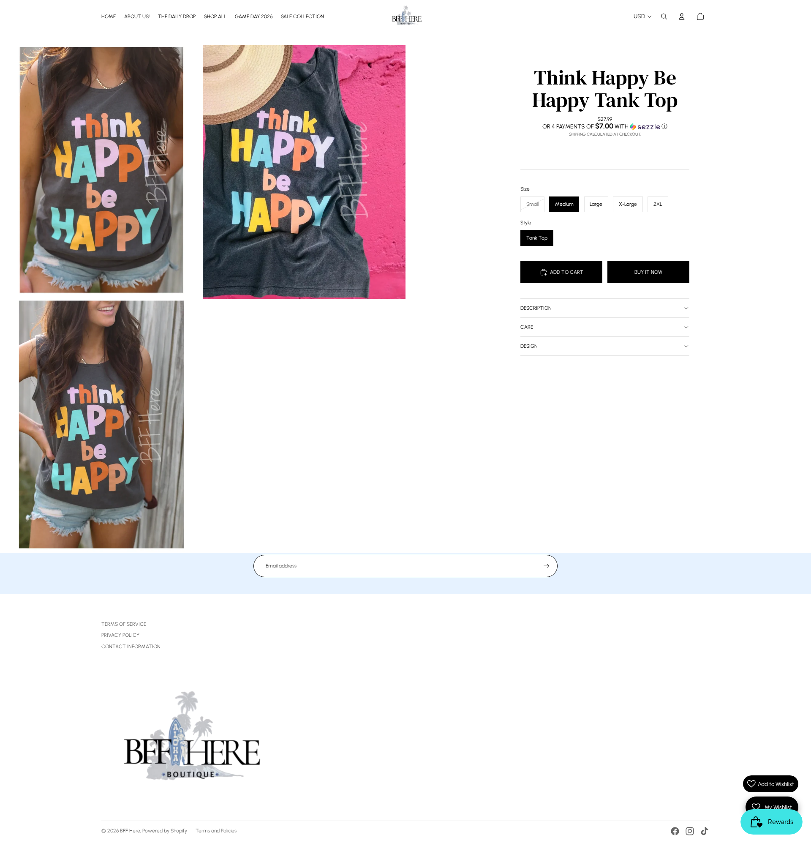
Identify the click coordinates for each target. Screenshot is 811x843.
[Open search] (664, 16)
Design (529, 346)
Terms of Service (123, 624)
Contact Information (131, 646)
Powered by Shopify (164, 831)
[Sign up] (546, 566)
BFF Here (130, 831)
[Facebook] (675, 831)
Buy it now (648, 272)
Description (536, 308)
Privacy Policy (120, 635)
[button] (604, 126)
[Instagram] (690, 831)
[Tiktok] (704, 831)
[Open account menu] (681, 16)
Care (526, 327)
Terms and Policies (216, 831)
